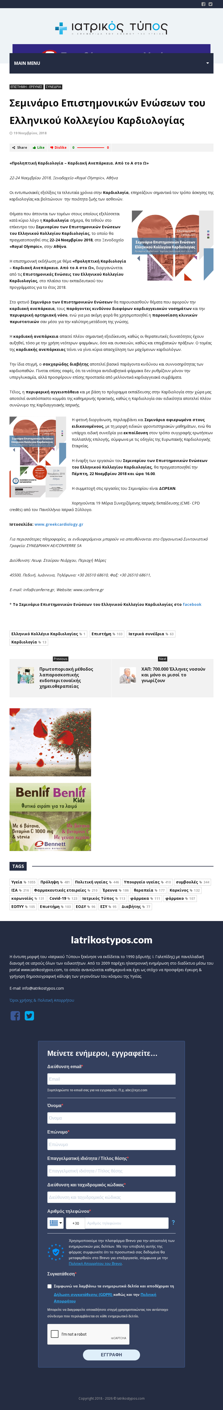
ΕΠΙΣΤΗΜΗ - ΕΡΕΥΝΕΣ (26, 86)
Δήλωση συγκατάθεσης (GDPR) (83, 1294)
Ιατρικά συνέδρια (151, 633)
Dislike (61, 147)
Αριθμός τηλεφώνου (68, 1211)
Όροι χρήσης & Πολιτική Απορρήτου (42, 1000)
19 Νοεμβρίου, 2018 (30, 133)
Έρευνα (116, 890)
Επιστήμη (107, 633)
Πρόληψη (55, 882)
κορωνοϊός (27, 898)
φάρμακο (180, 898)
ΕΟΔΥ (85, 906)
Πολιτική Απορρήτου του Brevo (95, 1263)
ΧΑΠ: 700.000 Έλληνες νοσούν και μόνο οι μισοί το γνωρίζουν (173, 674)
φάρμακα (145, 898)
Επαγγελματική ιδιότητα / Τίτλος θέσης (87, 1158)
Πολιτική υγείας (97, 882)
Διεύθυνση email (64, 1066)
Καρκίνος (185, 890)
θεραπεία (149, 890)
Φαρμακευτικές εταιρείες (65, 890)
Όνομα (54, 1105)
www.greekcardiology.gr (59, 524)
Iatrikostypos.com (112, 939)
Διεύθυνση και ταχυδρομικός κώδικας (85, 1185)
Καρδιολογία (28, 642)
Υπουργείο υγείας (147, 882)
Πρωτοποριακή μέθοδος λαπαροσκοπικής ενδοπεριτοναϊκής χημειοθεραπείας (66, 677)
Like (41, 147)
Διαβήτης (136, 906)
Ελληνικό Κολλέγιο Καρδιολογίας (48, 633)
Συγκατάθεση (61, 1274)
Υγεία (23, 882)
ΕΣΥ (108, 906)
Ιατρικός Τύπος (103, 898)
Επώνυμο (57, 1132)
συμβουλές (192, 882)
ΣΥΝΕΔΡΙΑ (53, 86)
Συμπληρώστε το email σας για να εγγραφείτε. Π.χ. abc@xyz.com (97, 1090)
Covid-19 (63, 898)
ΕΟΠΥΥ (23, 906)
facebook (192, 604)
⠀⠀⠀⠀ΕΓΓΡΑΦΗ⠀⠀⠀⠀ (111, 1355)
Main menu (27, 63)
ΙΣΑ (20, 890)
